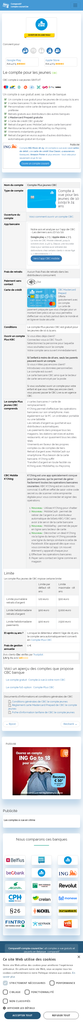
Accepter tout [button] (22, 1015)
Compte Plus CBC (41, 639)
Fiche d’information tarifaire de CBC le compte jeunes (43, 712)
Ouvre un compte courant (35, 163)
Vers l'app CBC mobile (46, 258)
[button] (41, 1008)
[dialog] (41, 988)
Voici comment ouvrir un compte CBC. (51, 216)
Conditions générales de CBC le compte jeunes (39, 701)
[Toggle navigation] (75, 5)
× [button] (78, 957)
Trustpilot (38, 654)
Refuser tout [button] (61, 1015)
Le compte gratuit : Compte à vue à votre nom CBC (35, 679)
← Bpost (11, 723)
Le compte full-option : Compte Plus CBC (30, 687)
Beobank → (70, 723)
